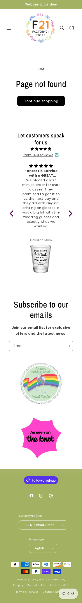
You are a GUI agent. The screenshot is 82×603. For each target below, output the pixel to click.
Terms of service (27, 592)
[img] (41, 149)
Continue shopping (41, 101)
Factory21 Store (38, 579)
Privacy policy (59, 585)
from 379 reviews (38, 155)
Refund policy (36, 585)
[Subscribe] (68, 346)
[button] (9, 28)
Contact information (56, 592)
